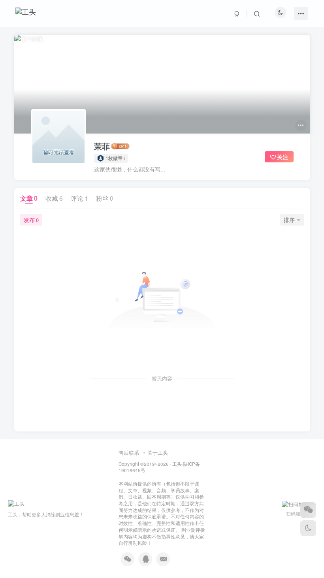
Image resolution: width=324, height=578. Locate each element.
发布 (31, 220)
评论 (79, 198)
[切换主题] (308, 528)
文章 (29, 198)
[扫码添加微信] (308, 510)
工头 (177, 464)
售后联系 (129, 452)
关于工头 (157, 452)
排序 (289, 220)
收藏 (54, 198)
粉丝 (104, 198)
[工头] (16, 502)
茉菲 (102, 146)
